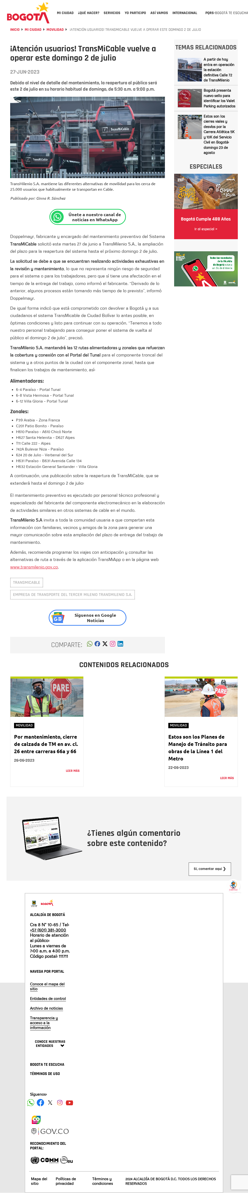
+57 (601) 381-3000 (48, 929)
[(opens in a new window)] (112, 645)
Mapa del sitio (39, 1181)
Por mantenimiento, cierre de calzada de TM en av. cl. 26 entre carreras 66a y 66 (46, 743)
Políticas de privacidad (66, 1181)
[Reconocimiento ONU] (35, 1159)
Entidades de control (48, 998)
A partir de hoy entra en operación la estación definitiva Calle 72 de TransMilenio (219, 69)
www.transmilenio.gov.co (34, 566)
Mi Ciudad (33, 29)
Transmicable (26, 582)
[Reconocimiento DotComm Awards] (49, 1159)
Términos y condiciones (102, 1181)
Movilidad (55, 29)
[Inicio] (28, 12)
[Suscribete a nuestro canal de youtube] (69, 1102)
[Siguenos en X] (50, 1102)
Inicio (15, 29)
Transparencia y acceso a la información (44, 1022)
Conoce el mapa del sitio (47, 986)
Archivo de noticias (46, 1008)
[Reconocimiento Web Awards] (66, 1159)
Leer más (73, 771)
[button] (89, 645)
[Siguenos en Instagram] (59, 1102)
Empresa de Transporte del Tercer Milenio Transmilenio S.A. (72, 594)
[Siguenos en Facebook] (30, 1102)
